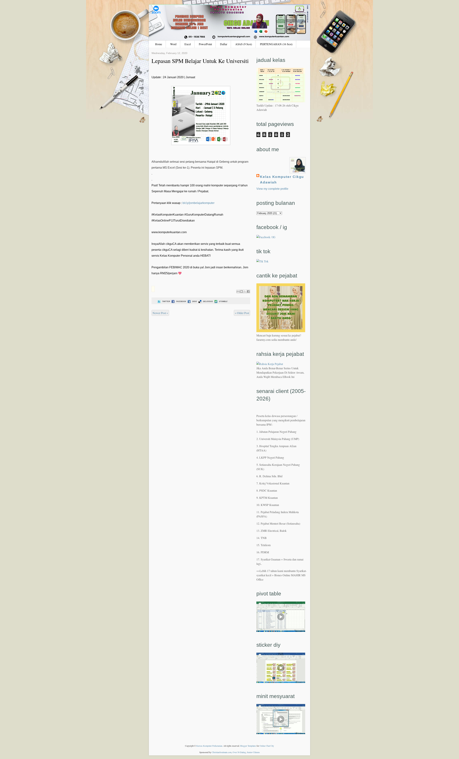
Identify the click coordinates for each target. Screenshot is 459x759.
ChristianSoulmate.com (221, 752)
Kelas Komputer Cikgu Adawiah (282, 179)
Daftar (223, 44)
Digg (194, 301)
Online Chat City (267, 745)
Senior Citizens (253, 752)
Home (158, 44)
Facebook (181, 301)
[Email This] (238, 291)
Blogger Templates (248, 745)
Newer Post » (160, 313)
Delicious (208, 301)
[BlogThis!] (241, 291)
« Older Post (242, 313)
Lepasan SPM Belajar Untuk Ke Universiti (200, 61)
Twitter (166, 301)
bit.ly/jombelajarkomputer (198, 202)
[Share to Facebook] (248, 291)
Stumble (223, 301)
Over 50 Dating (239, 752)
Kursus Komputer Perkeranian (209, 745)
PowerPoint (205, 44)
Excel (187, 44)
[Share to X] (245, 291)
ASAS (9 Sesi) (243, 44)
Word (173, 44)
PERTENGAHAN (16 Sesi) (276, 44)
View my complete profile (272, 188)
